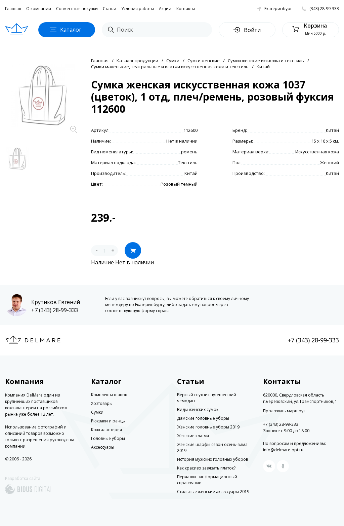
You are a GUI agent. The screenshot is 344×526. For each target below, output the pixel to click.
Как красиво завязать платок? (206, 468)
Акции (165, 8)
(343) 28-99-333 (324, 8)
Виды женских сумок (197, 409)
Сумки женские (203, 61)
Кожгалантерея (106, 430)
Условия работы (137, 8)
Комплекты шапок (109, 395)
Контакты (185, 8)
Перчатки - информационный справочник (207, 480)
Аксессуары (102, 447)
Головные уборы (108, 438)
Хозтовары (102, 403)
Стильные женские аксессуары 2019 (213, 491)
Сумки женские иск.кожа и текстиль (266, 61)
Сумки (172, 61)
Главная (13, 8)
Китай (263, 67)
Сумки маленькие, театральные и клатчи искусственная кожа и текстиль (170, 67)
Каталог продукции (137, 61)
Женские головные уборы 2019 (208, 427)
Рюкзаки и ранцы (108, 421)
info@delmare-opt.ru (283, 450)
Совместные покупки (77, 8)
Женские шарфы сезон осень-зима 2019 (212, 447)
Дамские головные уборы (203, 418)
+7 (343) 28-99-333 (54, 310)
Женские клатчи (193, 436)
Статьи (109, 8)
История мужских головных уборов (212, 459)
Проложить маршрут (284, 411)
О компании (38, 8)
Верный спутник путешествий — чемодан (209, 398)
